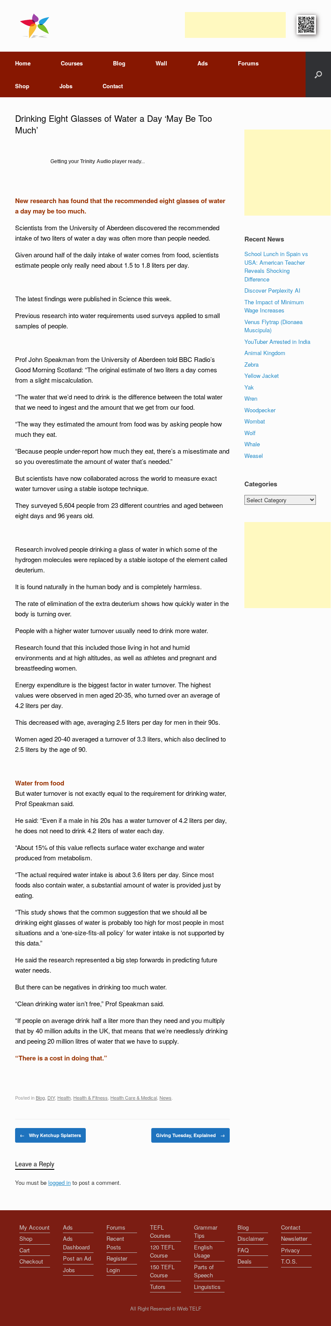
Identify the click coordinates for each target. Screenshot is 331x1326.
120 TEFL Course (162, 1251)
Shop (22, 86)
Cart (24, 1250)
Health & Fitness (90, 1097)
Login (113, 1270)
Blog (119, 63)
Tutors (158, 1287)
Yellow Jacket (261, 375)
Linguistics (207, 1287)
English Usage (203, 1251)
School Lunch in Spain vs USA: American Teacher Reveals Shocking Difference (276, 266)
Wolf (250, 433)
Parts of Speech (204, 1271)
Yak (249, 387)
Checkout (31, 1261)
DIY (51, 1097)
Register (116, 1258)
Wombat (254, 421)
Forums (248, 63)
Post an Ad (77, 1258)
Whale (252, 444)
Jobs (65, 86)
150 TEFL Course (162, 1271)
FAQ (243, 1250)
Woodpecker (259, 410)
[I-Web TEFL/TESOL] (36, 26)
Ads (202, 63)
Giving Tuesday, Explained (190, 1135)
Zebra (251, 364)
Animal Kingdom (264, 353)
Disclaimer (250, 1238)
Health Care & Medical (133, 1097)
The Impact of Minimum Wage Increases (274, 306)
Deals (244, 1261)
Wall (161, 63)
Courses (72, 63)
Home (23, 63)
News (165, 1097)
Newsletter (294, 1238)
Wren (250, 398)
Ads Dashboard (76, 1242)
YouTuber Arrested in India (277, 341)
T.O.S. (289, 1261)
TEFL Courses (160, 1231)
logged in (59, 1182)
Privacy (290, 1250)
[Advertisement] (235, 25)
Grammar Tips (205, 1231)
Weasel (253, 455)
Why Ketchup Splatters (50, 1135)
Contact (113, 86)
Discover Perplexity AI (272, 290)
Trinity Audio (95, 161)
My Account (34, 1227)
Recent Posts (115, 1242)
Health (64, 1097)
